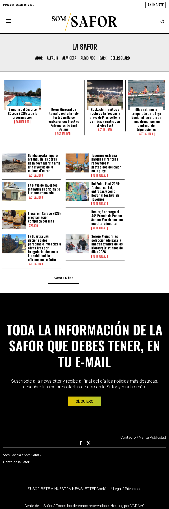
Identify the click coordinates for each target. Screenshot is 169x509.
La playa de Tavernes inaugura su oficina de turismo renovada (44, 189)
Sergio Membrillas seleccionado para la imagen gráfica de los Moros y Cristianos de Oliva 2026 (107, 244)
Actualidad (22, 122)
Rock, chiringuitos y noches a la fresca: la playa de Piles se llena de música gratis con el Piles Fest (105, 117)
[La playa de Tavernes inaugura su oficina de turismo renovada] (14, 191)
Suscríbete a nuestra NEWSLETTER (62, 489)
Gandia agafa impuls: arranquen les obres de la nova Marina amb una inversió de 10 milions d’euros (44, 163)
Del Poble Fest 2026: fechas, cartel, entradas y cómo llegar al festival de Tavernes (105, 191)
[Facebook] (80, 443)
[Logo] (84, 21)
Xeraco (33, 225)
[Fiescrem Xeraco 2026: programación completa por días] (14, 219)
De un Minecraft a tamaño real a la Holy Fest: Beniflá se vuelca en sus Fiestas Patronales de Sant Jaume (63, 119)
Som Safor (31, 455)
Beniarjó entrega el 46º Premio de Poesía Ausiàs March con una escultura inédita (107, 218)
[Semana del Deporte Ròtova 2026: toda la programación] (22, 95)
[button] (162, 21)
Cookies (103, 489)
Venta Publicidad (152, 437)
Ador (39, 58)
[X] (88, 443)
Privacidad (133, 489)
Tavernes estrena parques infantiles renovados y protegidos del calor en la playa (106, 163)
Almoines (88, 58)
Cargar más (62, 277)
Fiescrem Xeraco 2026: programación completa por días (44, 217)
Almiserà (69, 58)
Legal (117, 489)
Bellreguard (120, 58)
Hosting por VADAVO (127, 505)
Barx (103, 58)
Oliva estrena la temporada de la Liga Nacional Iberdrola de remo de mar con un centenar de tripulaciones (146, 119)
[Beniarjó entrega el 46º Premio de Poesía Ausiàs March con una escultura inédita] (77, 219)
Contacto (128, 437)
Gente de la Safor (16, 462)
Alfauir (52, 58)
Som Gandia (12, 455)
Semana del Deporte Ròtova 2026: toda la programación (22, 113)
